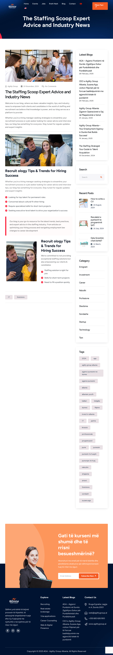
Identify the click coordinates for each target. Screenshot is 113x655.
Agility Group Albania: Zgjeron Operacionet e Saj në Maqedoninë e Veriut (91, 111)
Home (26, 4)
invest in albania (88, 414)
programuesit (87, 441)
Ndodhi (82, 290)
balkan (84, 401)
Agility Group (12, 86)
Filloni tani (99, 5)
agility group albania (89, 365)
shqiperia (85, 474)
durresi (84, 407)
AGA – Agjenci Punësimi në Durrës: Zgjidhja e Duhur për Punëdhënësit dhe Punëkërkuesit (91, 65)
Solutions (20, 297)
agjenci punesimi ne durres (89, 373)
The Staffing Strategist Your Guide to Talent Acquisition (89, 149)
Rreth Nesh (53, 4)
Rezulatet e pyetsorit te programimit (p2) (96, 221)
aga (95, 358)
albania (84, 388)
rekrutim (85, 467)
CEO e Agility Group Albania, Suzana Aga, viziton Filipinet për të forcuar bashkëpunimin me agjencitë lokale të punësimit (91, 89)
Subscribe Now (87, 576)
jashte (93, 421)
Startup (82, 322)
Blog (63, 4)
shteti (84, 481)
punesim (96, 447)
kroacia (85, 427)
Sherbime (83, 306)
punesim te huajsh (89, 454)
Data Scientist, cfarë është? (97, 239)
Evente (35, 4)
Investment (84, 274)
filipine (97, 407)
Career (82, 282)
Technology (84, 329)
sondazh (85, 494)
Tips (81, 337)
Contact (72, 4)
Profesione (84, 298)
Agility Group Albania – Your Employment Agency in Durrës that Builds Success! (91, 130)
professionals (87, 434)
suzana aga (86, 500)
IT (9, 297)
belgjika (97, 401)
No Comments (50, 86)
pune (84, 447)
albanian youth (87, 394)
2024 (84, 358)
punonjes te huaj (88, 461)
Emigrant (83, 267)
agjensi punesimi (88, 381)
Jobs (43, 4)
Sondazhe (83, 314)
